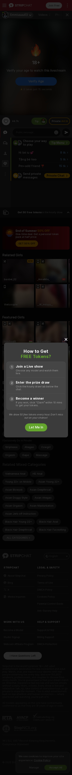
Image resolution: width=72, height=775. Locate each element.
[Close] (66, 339)
